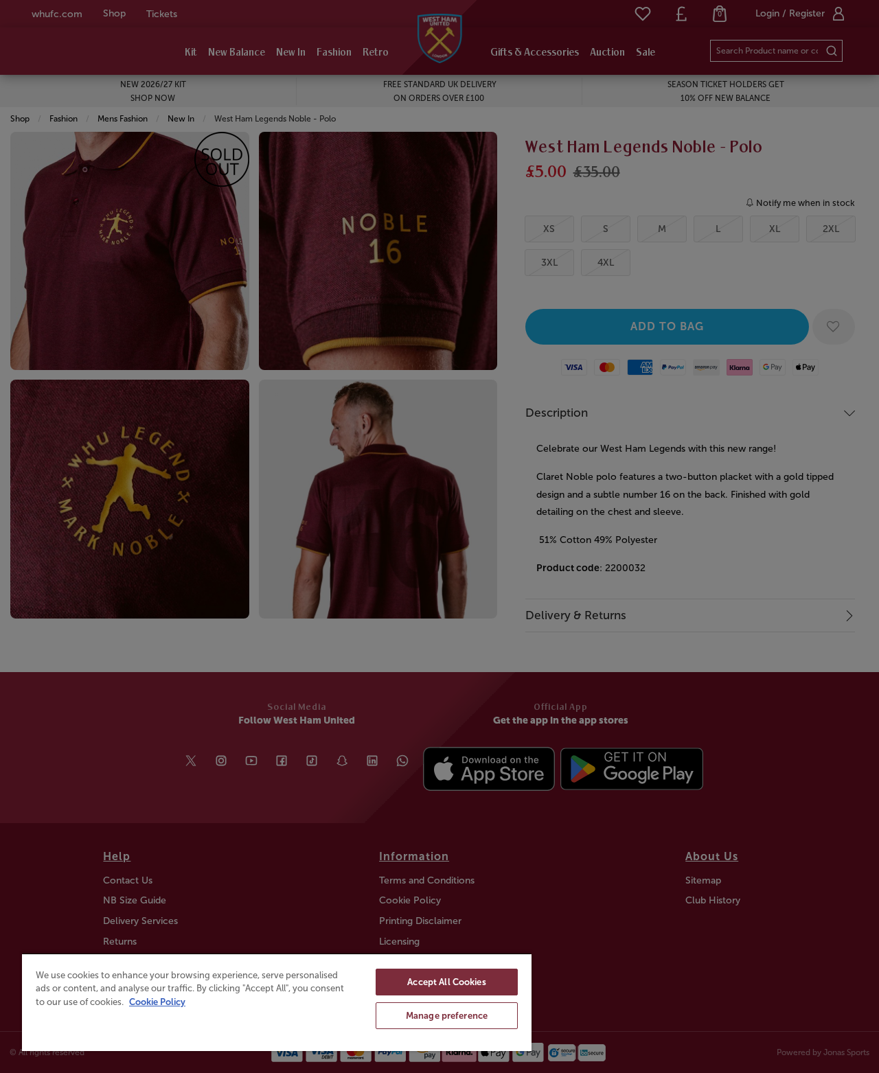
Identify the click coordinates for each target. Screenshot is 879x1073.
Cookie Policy (157, 1002)
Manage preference (447, 1016)
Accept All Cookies (446, 982)
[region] (277, 1002)
